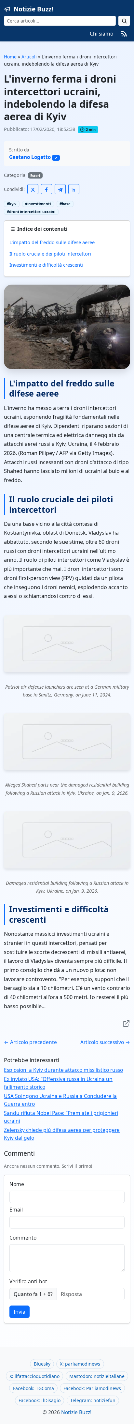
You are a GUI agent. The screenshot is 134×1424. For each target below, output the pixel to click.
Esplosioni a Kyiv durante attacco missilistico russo (63, 1069)
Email (16, 1209)
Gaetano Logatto (30, 157)
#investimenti (38, 203)
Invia (19, 1311)
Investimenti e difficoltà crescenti (46, 264)
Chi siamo (101, 33)
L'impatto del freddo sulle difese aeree (52, 242)
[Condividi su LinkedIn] (73, 189)
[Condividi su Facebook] (46, 189)
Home (10, 57)
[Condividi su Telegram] (60, 189)
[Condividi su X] (32, 189)
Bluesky (42, 1364)
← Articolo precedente (30, 1042)
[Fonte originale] (126, 1023)
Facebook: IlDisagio (39, 1400)
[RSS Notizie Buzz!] (124, 33)
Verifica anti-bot (28, 1281)
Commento (22, 1237)
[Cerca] (124, 21)
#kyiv (11, 203)
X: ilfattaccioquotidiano (34, 1376)
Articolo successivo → (105, 1042)
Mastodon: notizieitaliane (97, 1376)
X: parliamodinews (80, 1364)
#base (65, 203)
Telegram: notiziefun (92, 1400)
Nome (16, 1184)
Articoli (29, 57)
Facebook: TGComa (33, 1388)
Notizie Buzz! (33, 9)
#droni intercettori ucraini (31, 211)
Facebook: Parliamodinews (92, 1388)
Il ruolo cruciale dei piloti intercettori (50, 253)
